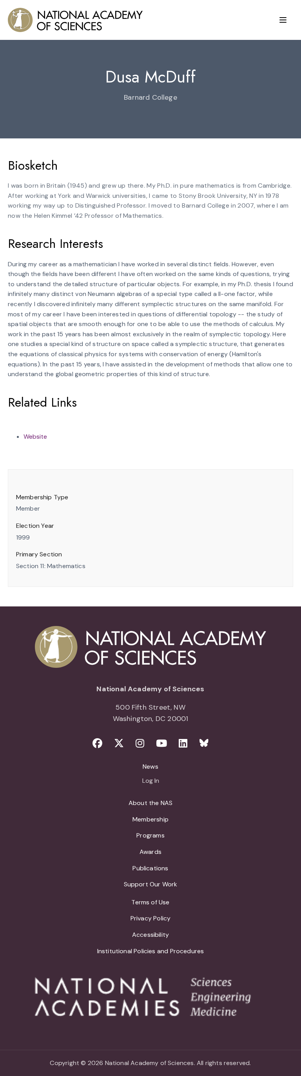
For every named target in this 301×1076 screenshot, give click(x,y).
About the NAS (150, 803)
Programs (150, 835)
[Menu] (283, 20)
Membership (150, 819)
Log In (150, 781)
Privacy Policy (151, 918)
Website (35, 436)
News (150, 766)
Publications (150, 868)
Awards (150, 852)
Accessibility (150, 935)
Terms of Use (150, 902)
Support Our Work (151, 884)
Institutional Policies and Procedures (150, 951)
